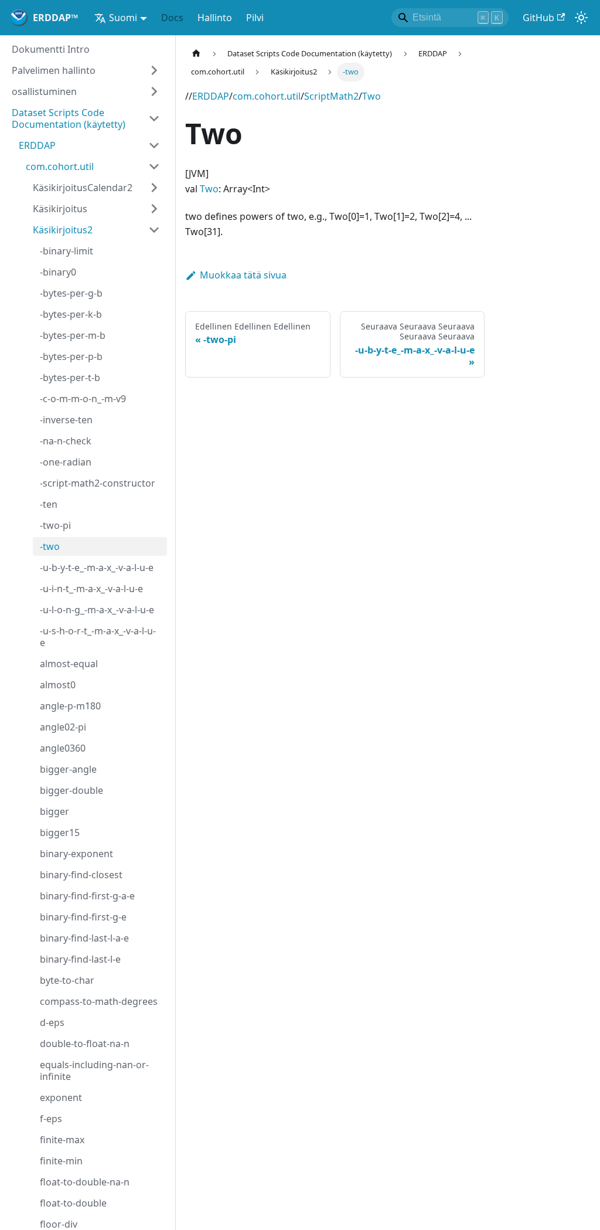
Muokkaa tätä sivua (243, 275)
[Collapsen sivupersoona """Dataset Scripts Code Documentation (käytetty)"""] (154, 118)
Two (371, 96)
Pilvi (255, 17)
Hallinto (214, 17)
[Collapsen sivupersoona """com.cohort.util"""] (154, 166)
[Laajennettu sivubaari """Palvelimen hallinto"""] (154, 70)
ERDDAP (210, 96)
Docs (172, 17)
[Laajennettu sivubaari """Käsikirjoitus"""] (154, 208)
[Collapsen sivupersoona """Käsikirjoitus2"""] (154, 229)
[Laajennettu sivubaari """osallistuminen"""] (154, 91)
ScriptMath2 (331, 96)
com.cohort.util (267, 96)
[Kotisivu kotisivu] (196, 54)
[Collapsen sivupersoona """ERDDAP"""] (154, 145)
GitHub (538, 17)
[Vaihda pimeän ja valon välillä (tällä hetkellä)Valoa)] (581, 17)
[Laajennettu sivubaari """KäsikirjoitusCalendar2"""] (154, 187)
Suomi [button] (123, 17)
